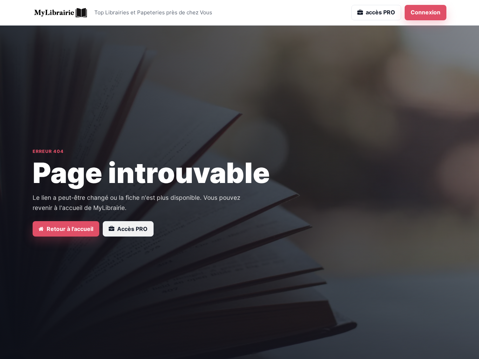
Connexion (425, 12)
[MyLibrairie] (61, 13)
